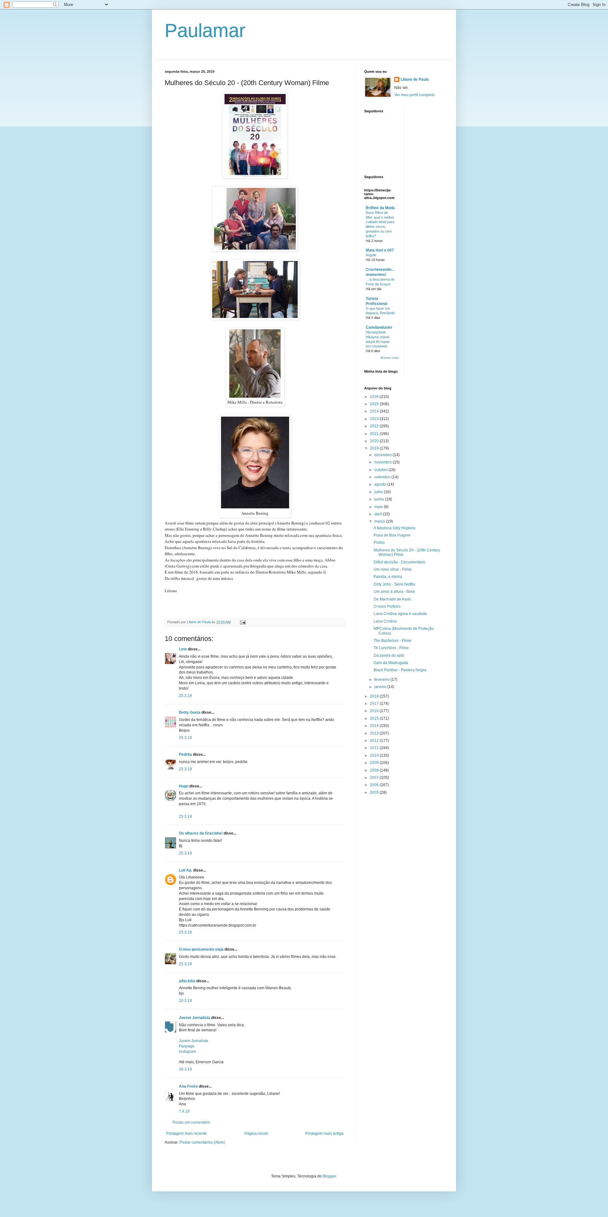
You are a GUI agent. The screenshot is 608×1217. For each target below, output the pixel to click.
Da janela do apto (389, 655)
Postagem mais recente (186, 1133)
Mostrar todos (390, 357)
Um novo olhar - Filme (393, 569)
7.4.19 (184, 1111)
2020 (375, 441)
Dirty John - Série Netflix (394, 584)
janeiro (380, 687)
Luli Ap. (185, 870)
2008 (375, 770)
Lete (183, 649)
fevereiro (382, 679)
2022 (375, 426)
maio (379, 507)
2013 (375, 733)
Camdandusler (379, 327)
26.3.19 (185, 1000)
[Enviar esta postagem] (242, 622)
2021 (375, 434)
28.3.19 (185, 1069)
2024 (375, 411)
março (380, 521)
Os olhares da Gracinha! (201, 833)
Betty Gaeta (189, 712)
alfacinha (187, 981)
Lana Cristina (385, 621)
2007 (375, 777)
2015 (375, 718)
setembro (382, 477)
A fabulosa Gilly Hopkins (394, 528)
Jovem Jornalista (194, 1017)
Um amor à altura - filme (394, 591)
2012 (375, 740)
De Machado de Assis (392, 599)
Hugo (183, 786)
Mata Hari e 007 (380, 250)
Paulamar (205, 30)
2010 (375, 755)
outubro (381, 470)
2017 (375, 703)
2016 (375, 711)
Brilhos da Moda (380, 208)
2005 (375, 792)
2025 (375, 404)
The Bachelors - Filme (392, 640)
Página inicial (256, 1133)
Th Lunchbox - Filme (391, 648)
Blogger (329, 1176)
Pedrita (185, 754)
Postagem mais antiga (324, 1133)
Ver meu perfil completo (414, 95)
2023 (375, 419)
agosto (380, 484)
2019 (375, 448)
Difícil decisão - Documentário (399, 562)
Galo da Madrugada (391, 663)
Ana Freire (188, 1086)
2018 (375, 696)
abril (378, 514)
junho (379, 499)
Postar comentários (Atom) (202, 1142)
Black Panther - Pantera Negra (400, 670)
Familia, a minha (388, 576)
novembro (383, 462)
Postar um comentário (191, 1122)
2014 (375, 725)
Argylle (371, 255)
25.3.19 (185, 695)
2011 (375, 748)
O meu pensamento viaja (201, 949)
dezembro (383, 455)
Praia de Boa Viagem (392, 535)
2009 (375, 763)
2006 (375, 785)
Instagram (187, 1051)
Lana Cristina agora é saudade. (401, 614)
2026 (375, 396)
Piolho (379, 542)
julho (379, 492)
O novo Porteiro (387, 606)
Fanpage (186, 1046)
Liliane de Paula (415, 79)
